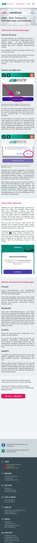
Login (28, 4)
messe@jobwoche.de (11, 480)
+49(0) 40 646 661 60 (11, 539)
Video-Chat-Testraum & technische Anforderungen (17, 451)
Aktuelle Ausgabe (10, 490)
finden (10, 466)
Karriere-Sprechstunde (13, 464)
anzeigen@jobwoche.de (12, 525)
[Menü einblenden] (32, 4)
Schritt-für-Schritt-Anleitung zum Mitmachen (17, 445)
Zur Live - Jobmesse (13, 396)
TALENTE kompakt (10, 491)
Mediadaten (8, 522)
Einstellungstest (9, 500)
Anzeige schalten (10, 524)
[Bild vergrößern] (17, 87)
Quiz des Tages (9, 502)
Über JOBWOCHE (10, 527)
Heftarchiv (7, 488)
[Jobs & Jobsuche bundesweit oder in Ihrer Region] (7, 4)
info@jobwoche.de (10, 535)
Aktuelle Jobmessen (11, 476)
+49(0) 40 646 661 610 (11, 541)
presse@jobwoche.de (11, 537)
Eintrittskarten (8, 478)
